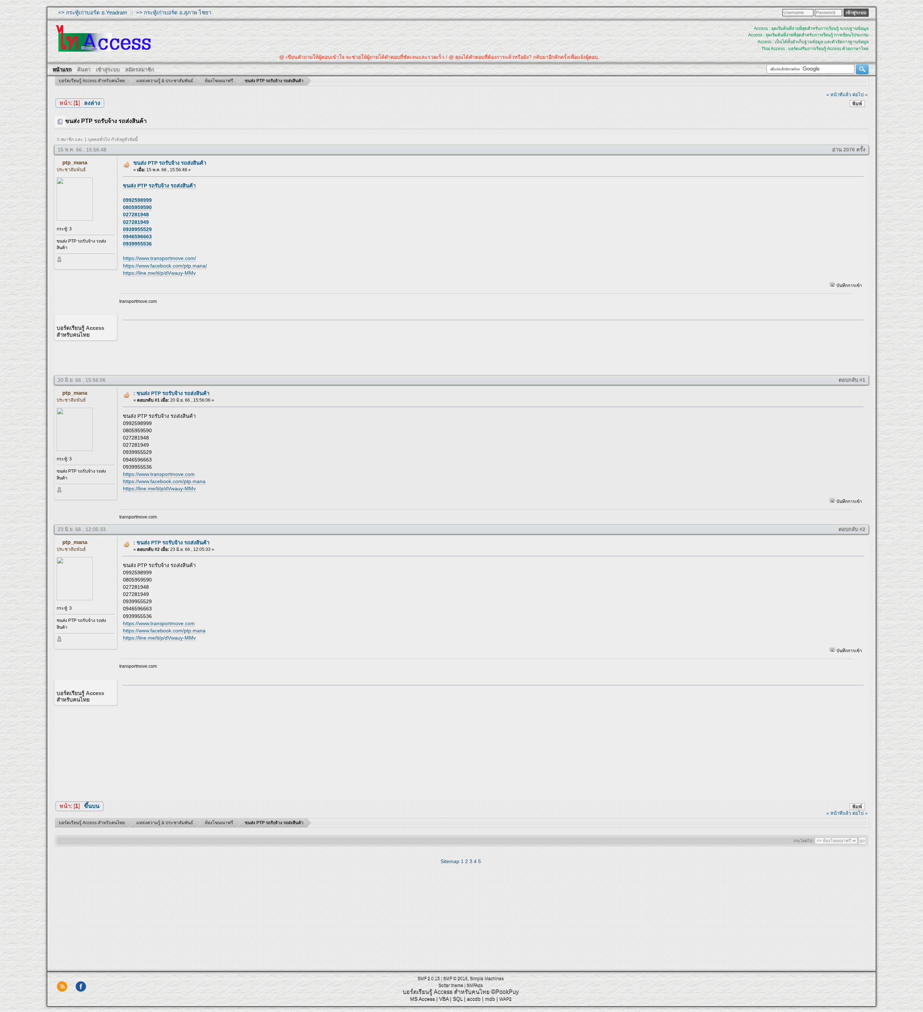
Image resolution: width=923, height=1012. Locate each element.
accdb (474, 999)
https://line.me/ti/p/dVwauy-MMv (159, 273)
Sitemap (450, 861)
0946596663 (137, 236)
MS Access (422, 999)
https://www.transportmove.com (159, 474)
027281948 (136, 214)
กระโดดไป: (803, 841)
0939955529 (137, 229)
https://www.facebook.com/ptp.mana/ (165, 266)
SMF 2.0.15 (429, 978)
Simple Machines (487, 978)
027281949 (136, 222)
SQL (458, 999)
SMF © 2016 (455, 978)
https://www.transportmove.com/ (159, 258)
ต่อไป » (859, 94)
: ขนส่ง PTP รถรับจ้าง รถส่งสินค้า (171, 393)
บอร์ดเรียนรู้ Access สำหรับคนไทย (446, 992)
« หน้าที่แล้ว (838, 94)
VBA (444, 999)
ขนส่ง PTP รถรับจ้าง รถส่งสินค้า (169, 163)
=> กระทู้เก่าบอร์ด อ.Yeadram (92, 12)
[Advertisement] (490, 346)
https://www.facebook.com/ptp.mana (164, 481)
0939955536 (137, 244)
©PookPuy (505, 992)
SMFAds (475, 985)
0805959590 (137, 207)
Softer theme (450, 985)
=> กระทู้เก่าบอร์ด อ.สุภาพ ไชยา (173, 12)
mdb (490, 999)
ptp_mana (74, 162)
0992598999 (137, 200)
